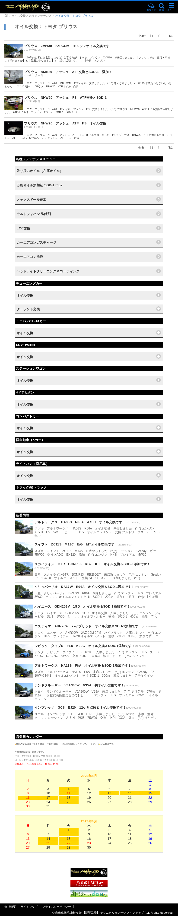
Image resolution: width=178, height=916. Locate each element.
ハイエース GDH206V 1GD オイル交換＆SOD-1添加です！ (82, 606)
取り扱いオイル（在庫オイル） (40, 171)
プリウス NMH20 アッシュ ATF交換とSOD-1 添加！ (68, 72)
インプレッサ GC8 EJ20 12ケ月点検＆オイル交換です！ (80, 707)
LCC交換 (23, 228)
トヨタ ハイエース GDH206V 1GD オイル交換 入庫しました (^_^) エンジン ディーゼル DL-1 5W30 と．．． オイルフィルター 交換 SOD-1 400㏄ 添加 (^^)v (98, 614)
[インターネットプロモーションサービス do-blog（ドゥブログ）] (89, 896)
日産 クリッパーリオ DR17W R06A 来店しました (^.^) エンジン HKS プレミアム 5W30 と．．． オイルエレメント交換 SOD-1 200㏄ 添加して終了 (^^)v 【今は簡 (100, 595)
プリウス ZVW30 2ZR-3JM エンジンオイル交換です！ (68, 46)
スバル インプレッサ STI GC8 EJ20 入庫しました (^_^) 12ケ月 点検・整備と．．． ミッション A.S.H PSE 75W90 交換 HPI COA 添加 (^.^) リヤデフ (96, 715)
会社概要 (10, 906)
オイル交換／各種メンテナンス (31, 15)
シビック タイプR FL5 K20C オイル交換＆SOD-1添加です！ (85, 646)
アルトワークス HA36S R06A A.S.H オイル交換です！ (80, 522)
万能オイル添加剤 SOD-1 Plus (40, 185)
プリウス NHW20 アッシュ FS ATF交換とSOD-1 (65, 97)
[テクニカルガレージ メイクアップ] (89, 876)
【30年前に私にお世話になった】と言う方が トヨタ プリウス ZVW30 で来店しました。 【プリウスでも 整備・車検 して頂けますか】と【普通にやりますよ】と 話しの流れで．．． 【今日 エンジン (88, 59)
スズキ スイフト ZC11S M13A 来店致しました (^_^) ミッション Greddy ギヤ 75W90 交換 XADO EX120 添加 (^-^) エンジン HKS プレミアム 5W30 (97, 552)
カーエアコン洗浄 (30, 257)
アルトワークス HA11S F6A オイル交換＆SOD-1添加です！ (83, 665)
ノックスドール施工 (32, 199)
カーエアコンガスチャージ (37, 242)
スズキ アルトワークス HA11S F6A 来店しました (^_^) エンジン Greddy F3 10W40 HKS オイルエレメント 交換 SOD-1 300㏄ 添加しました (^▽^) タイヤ (96, 673)
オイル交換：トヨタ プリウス (74, 15)
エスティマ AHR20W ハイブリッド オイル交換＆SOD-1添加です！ (88, 626)
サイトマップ (29, 906)
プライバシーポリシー (56, 906)
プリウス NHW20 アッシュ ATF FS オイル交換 (65, 123)
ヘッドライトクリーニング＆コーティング (48, 271)
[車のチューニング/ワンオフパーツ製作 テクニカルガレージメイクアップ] (35, 7)
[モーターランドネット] (89, 886)
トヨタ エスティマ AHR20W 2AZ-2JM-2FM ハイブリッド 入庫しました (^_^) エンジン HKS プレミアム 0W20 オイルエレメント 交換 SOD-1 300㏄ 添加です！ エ (98, 634)
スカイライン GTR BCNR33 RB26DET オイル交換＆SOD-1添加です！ (92, 564)
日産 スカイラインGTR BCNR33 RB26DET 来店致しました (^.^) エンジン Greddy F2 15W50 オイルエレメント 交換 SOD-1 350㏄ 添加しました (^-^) (99, 576)
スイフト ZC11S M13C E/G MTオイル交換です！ (76, 544)
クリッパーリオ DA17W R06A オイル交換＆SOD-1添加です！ (85, 587)
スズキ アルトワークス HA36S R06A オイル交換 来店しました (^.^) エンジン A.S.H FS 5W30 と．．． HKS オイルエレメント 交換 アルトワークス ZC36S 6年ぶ (98, 532)
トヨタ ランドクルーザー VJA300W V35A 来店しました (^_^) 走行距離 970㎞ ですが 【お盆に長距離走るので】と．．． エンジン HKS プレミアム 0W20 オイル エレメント (98, 695)
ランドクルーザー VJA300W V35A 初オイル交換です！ (79, 685)
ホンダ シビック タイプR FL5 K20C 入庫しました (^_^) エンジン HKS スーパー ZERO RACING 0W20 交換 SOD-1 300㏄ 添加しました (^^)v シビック (100, 654)
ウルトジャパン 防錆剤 (34, 214)
